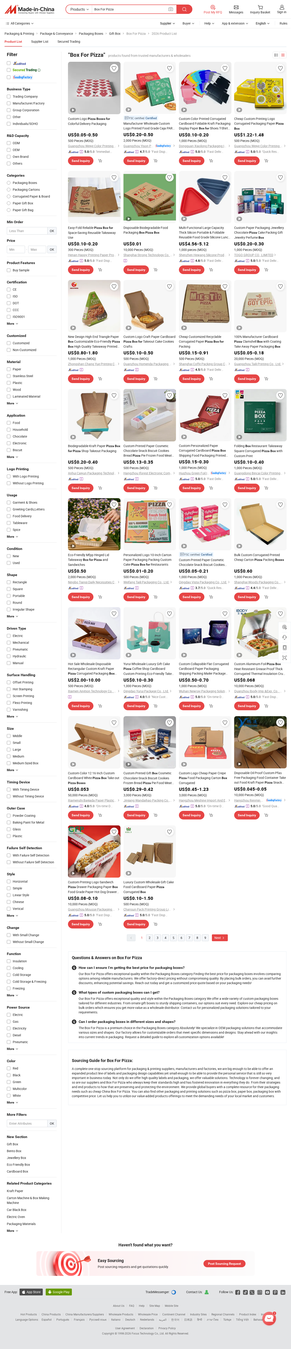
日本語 (188, 1319)
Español (47, 1319)
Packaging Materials (21, 1224)
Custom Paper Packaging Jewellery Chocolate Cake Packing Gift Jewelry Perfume (259, 232)
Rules (283, 23)
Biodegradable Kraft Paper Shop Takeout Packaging (94, 448)
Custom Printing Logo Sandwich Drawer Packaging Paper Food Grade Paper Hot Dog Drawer (93, 887)
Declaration (147, 1328)
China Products (51, 1314)
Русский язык (97, 1319)
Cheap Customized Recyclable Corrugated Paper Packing (201, 341)
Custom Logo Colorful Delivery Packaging (89, 121)
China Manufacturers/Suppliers (84, 1314)
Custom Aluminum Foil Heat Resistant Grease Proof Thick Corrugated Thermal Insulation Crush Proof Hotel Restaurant (260, 669)
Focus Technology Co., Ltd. (148, 1333)
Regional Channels (222, 1314)
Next (218, 938)
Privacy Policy (167, 1328)
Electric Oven (16, 1217)
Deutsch (130, 1319)
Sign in (281, 12)
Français (79, 1319)
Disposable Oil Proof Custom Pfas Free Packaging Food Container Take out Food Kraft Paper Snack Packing (260, 778)
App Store (31, 1292)
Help (207, 23)
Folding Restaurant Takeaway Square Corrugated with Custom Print (258, 451)
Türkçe (227, 1319)
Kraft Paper (15, 1191)
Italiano (115, 1319)
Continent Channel (173, 1314)
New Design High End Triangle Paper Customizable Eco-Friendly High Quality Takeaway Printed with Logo (94, 341)
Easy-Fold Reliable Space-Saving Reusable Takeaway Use (92, 232)
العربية (162, 1319)
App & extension (233, 23)
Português (62, 1319)
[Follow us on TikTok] (245, 1292)
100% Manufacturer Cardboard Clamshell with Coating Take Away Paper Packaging (257, 341)
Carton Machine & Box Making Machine (28, 1200)
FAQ (131, 1305)
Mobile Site (171, 1305)
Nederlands (147, 1319)
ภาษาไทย (212, 1319)
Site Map (154, 1305)
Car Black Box (16, 1210)
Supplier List (39, 41)
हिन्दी (199, 1319)
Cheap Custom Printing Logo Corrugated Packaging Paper (259, 123)
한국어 (175, 1319)
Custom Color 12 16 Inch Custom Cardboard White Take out (93, 778)
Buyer (187, 23)
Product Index (247, 1314)
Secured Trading (69, 41)
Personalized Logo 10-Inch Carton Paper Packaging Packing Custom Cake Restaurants (147, 560)
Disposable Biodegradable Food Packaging (145, 230)
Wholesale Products (121, 1314)
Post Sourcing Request (224, 1263)
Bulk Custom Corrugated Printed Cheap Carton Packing (259, 557)
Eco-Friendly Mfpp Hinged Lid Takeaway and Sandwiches (88, 560)
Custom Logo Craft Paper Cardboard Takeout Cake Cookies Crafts (149, 341)
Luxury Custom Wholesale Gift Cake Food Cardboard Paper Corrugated (148, 887)
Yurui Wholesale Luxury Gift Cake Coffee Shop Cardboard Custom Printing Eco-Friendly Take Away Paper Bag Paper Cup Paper (147, 669)
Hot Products (28, 1314)
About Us (118, 1305)
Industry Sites (198, 1314)
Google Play (59, 1292)
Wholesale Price (148, 1314)
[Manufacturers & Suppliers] (29, 9)
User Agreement (125, 1328)
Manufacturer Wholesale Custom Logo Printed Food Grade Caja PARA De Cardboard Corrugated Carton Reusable (149, 126)
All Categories (20, 23)
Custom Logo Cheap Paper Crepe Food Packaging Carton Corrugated (203, 778)
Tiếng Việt (242, 1319)
